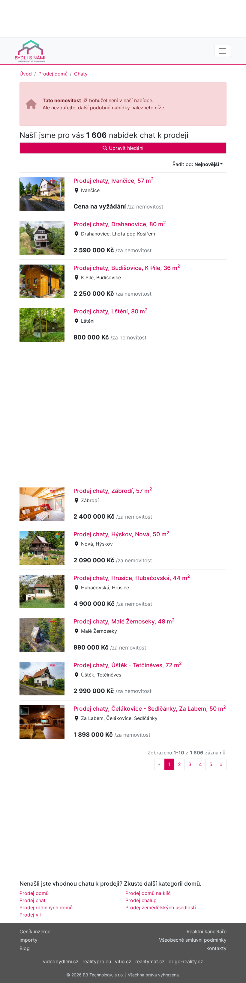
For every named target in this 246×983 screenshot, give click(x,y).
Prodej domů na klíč (148, 893)
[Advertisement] (123, 18)
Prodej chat (33, 900)
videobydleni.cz (61, 961)
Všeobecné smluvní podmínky (192, 940)
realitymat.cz (150, 961)
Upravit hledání (125, 148)
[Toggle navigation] (222, 51)
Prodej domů (53, 74)
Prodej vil (30, 915)
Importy (29, 940)
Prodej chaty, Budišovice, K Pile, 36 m (127, 267)
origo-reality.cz (186, 961)
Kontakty (216, 948)
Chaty (81, 74)
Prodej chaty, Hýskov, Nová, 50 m (121, 534)
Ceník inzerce (35, 931)
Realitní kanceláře (206, 931)
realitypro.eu (96, 961)
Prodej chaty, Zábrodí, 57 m (113, 490)
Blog (25, 948)
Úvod (26, 74)
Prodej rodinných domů (46, 907)
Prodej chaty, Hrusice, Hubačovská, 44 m (132, 578)
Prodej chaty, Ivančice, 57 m (114, 180)
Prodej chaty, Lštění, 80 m (111, 311)
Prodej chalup (141, 900)
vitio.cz (123, 961)
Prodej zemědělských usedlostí (160, 907)
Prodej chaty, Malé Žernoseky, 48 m (124, 621)
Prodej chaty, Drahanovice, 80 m (120, 224)
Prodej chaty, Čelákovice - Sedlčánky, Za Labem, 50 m (150, 708)
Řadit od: (195, 164)
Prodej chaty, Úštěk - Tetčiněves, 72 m (128, 665)
